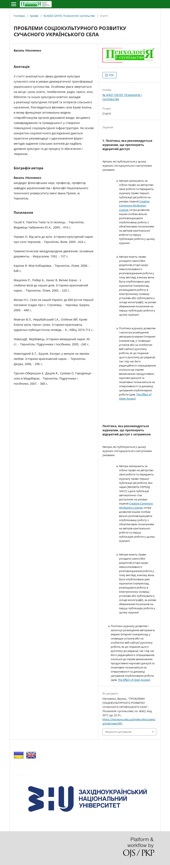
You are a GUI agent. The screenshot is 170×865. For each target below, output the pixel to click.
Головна (19, 16)
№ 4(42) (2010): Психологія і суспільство (69, 16)
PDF (111, 75)
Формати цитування (118, 732)
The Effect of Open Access (133, 680)
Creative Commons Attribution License (134, 205)
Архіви (34, 16)
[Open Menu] (14, 4)
